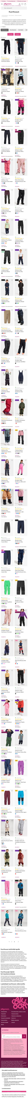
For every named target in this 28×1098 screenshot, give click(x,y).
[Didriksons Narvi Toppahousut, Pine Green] (4, 303)
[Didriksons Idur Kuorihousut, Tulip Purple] (5, 603)
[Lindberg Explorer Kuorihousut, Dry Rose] (1, 213)
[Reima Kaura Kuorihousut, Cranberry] (17, 92)
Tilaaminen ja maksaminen (16, 1015)
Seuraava (18, 941)
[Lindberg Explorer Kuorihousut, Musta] (3, 213)
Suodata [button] (10, 34)
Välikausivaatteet (18, 15)
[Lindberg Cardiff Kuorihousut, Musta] (1, 273)
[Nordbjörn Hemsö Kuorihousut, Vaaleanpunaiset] (15, 123)
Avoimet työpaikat (4, 1022)
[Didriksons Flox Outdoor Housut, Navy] (1, 243)
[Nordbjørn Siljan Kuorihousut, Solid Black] (15, 363)
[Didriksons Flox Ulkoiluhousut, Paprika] (5, 243)
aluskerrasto (8, 978)
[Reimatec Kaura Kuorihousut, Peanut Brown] (18, 92)
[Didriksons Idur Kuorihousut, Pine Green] (4, 603)
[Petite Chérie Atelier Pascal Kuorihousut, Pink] (15, 183)
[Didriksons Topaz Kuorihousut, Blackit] (15, 693)
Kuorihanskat (13, 30)
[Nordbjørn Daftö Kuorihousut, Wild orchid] (15, 483)
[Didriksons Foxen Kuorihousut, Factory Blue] (16, 393)
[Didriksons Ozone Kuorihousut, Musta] (15, 153)
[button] (2, 4)
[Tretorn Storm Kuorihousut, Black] (15, 903)
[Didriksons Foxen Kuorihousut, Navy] (15, 393)
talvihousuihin (18, 968)
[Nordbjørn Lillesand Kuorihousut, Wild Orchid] (3, 783)
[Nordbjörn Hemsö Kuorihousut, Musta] (18, 123)
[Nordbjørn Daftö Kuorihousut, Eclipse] (16, 483)
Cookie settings (4, 1020)
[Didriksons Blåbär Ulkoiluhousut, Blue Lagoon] (15, 813)
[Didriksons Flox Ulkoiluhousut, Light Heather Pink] (4, 243)
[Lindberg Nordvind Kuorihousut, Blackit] (1, 153)
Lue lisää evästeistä (6, 1088)
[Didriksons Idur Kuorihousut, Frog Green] (1, 603)
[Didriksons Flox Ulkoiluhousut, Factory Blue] (3, 243)
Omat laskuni (3, 1015)
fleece (11, 980)
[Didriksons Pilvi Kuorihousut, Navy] (3, 393)
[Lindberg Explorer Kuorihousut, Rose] (4, 213)
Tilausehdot (3, 1013)
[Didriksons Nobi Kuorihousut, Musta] (16, 273)
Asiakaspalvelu (4, 1011)
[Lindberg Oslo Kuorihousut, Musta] (1, 92)
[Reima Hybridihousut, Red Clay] (15, 663)
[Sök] (2, 8)
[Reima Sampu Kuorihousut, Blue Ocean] (3, 843)
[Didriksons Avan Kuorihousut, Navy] (15, 62)
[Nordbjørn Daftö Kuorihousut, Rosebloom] (18, 483)
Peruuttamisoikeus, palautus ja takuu (18, 1011)
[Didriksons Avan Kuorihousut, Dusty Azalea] (16, 62)
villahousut (16, 980)
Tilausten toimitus (14, 1013)
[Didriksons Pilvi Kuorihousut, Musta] (1, 393)
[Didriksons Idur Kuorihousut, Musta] (3, 603)
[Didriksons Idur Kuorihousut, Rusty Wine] (1, 813)
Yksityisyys (13, 1018)
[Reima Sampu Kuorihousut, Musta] (2, 843)
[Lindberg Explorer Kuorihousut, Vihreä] (5, 213)
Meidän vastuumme (15, 1020)
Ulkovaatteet (11, 15)
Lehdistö (13, 1022)
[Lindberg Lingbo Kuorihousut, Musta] (1, 123)
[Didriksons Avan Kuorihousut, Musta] (18, 62)
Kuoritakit (21, 30)
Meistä (2, 1024)
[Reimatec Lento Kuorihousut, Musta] (15, 603)
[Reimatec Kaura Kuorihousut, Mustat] (15, 92)
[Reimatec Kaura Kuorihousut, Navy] (15, 543)
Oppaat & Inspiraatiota (5, 1018)
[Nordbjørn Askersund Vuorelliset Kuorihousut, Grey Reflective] (15, 843)
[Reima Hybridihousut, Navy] (17, 663)
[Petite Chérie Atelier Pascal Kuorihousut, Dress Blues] (16, 183)
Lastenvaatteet (5, 15)
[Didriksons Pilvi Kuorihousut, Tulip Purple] (4, 393)
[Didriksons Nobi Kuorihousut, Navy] (15, 273)
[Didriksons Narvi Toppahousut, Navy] (1, 303)
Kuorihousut (4, 16)
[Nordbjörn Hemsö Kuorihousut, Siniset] (16, 123)
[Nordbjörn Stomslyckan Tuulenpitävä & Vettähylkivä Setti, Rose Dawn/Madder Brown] (16, 423)
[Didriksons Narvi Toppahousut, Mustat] (3, 303)
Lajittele (17, 34)
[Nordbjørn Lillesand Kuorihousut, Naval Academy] (1, 783)
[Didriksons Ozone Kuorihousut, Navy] (16, 153)
